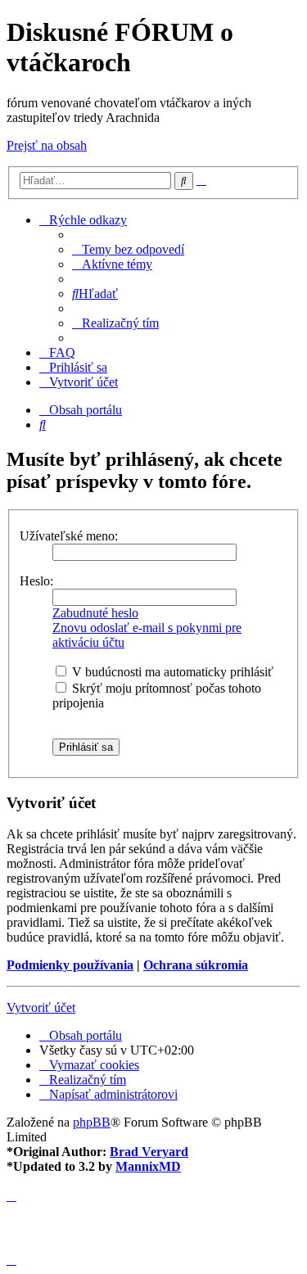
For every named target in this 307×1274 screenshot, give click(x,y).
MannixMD (148, 1166)
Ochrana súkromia (195, 965)
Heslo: (36, 581)
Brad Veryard (149, 1152)
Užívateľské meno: (69, 536)
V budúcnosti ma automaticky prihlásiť (171, 672)
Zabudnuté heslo (95, 613)
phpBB (92, 1122)
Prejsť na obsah (47, 145)
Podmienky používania (70, 965)
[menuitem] (128, 249)
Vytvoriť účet (41, 1007)
